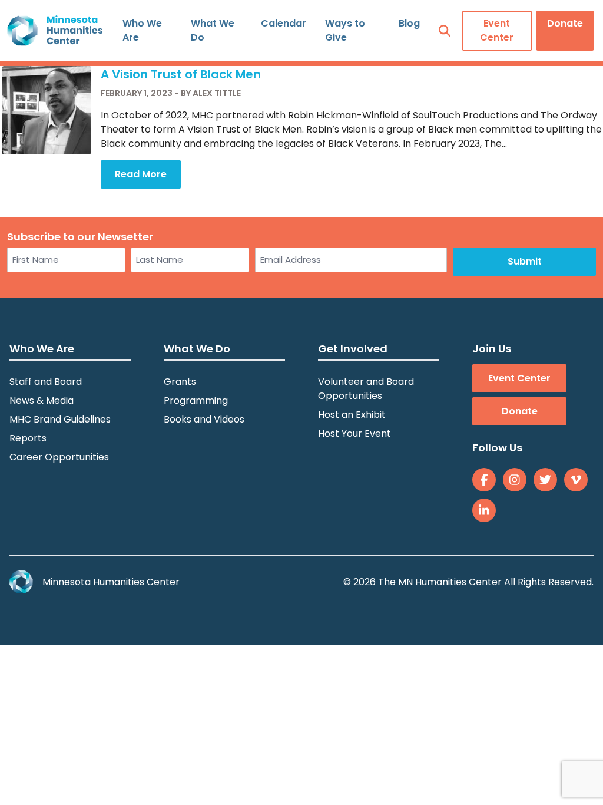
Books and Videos (204, 419)
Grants (180, 381)
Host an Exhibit (352, 414)
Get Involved (352, 348)
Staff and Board (45, 381)
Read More (141, 174)
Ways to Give (345, 30)
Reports (28, 438)
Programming (196, 400)
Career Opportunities (59, 457)
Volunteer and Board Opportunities (366, 388)
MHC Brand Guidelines (60, 419)
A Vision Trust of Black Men (181, 74)
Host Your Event (354, 433)
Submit (525, 261)
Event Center (496, 30)
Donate (565, 23)
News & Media (41, 400)
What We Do (212, 30)
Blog (409, 23)
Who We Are (142, 30)
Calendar (283, 23)
